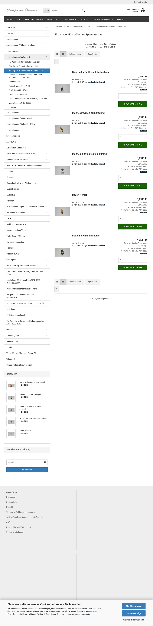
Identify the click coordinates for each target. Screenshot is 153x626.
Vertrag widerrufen (102, 19)
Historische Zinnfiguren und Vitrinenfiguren (24, 165)
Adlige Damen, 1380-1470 (19, 86)
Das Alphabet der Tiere (16, 230)
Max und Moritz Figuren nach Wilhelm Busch (25, 206)
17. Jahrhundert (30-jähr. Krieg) (19, 118)
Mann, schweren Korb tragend (88, 113)
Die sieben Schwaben (15, 212)
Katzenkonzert (12, 189)
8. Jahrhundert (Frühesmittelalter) (20, 45)
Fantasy (9, 177)
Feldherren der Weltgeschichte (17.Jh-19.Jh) (25, 303)
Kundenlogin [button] (141, 2)
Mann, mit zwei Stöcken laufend (89, 153)
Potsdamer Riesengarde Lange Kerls (21, 289)
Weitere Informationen (133, 620)
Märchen (10, 201)
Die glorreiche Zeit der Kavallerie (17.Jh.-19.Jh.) (20, 296)
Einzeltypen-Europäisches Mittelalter (24, 66)
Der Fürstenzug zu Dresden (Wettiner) (22, 265)
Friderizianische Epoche (16, 315)
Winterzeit (10, 359)
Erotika (9, 347)
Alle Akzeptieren (133, 606)
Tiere (8, 218)
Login (120, 19)
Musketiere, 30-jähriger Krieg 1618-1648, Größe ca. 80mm (23, 281)
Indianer (9, 171)
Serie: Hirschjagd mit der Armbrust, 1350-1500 (28, 99)
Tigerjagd (10, 248)
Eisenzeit (10, 33)
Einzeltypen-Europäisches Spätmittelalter (26, 70)
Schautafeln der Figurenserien (19, 365)
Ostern (9, 329)
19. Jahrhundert (13, 130)
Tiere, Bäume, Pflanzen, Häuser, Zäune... (23, 353)
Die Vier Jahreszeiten (15, 242)
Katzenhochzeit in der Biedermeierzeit (22, 183)
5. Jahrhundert (12, 39)
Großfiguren (11, 260)
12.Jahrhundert (12, 51)
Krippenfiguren (12, 335)
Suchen (84, 19)
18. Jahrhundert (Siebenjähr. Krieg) (20, 124)
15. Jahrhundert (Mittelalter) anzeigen (24, 62)
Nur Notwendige (133, 613)
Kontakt (9, 507)
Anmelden (27, 470)
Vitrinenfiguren (12, 254)
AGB (18, 19)
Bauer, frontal (79, 194)
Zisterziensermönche (18, 94)
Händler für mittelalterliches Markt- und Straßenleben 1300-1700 (25, 76)
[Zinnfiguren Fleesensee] (22, 10)
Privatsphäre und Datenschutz (19, 527)
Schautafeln (11, 502)
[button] (57, 54)
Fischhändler (14, 82)
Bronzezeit (10, 27)
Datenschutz (54, 19)
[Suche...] (83, 10)
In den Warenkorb (132, 104)
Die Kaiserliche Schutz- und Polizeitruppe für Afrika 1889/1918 (25, 322)
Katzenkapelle (12, 195)
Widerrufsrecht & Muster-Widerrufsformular (24, 517)
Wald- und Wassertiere (16, 224)
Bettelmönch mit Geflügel (86, 235)
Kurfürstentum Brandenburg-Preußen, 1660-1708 (24, 272)
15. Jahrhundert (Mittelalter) (18, 57)
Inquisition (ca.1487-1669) (20, 103)
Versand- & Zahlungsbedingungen (20, 512)
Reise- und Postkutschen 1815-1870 (21, 153)
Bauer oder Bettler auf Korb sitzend (91, 72)
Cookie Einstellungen (15, 532)
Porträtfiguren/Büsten (15, 236)
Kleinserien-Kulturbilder (16, 148)
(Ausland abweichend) (96, 82)
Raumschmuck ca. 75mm (17, 159)
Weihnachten (12, 341)
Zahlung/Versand (34, 19)
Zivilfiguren (11, 142)
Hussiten (12, 107)
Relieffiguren (11, 309)
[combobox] (75, 54)
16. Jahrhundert (13, 112)
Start (9, 19)
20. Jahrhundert (13, 136)
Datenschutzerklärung (83, 614)
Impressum (70, 19)
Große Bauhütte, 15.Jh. (18, 90)
